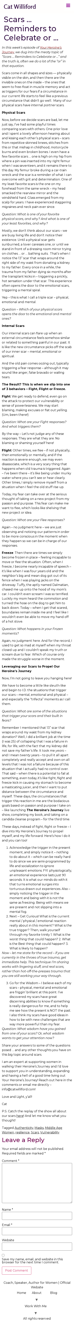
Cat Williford (20, 6)
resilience (22, 1132)
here (20, 1116)
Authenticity (24, 1128)
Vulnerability (49, 1132)
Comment (10, 1160)
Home (21, 1293)
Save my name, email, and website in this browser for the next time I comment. (32, 1261)
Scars (35, 1132)
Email (7, 1225)
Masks (39, 1128)
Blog (53, 1293)
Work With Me (36, 1306)
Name (7, 1209)
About (37, 1293)
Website (8, 1240)
